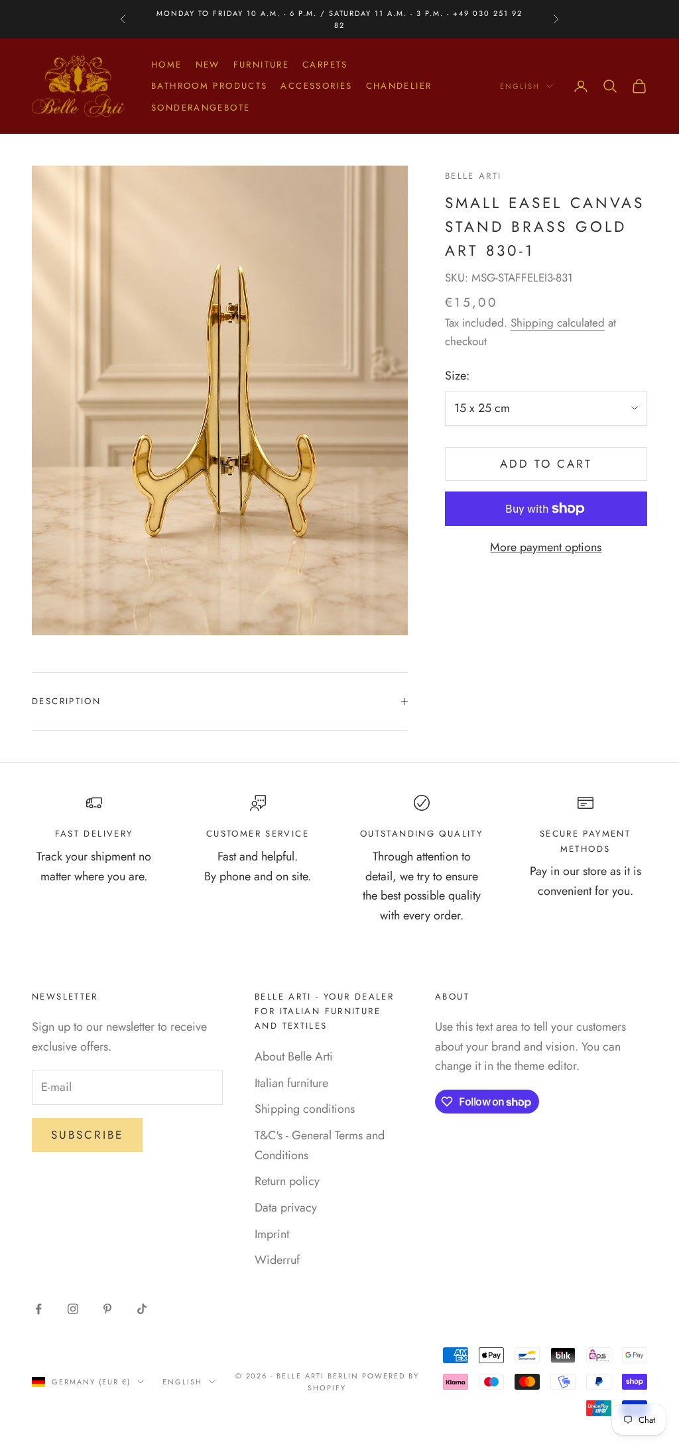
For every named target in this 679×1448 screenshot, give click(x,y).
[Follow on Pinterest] (107, 1309)
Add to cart (546, 464)
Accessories (316, 85)
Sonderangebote (200, 107)
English (520, 86)
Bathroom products (209, 85)
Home (166, 64)
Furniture (261, 64)
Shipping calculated (558, 323)
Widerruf (277, 1259)
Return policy (287, 1181)
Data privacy (286, 1207)
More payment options (545, 547)
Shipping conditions (305, 1108)
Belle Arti (473, 176)
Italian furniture (291, 1083)
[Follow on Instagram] (73, 1309)
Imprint (272, 1234)
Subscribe (87, 1135)
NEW (208, 64)
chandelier (399, 85)
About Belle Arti (294, 1056)
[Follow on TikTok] (142, 1309)
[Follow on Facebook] (38, 1309)
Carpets (325, 64)
